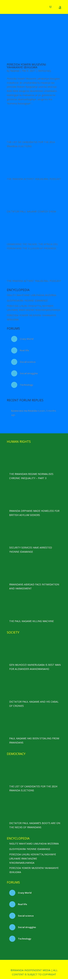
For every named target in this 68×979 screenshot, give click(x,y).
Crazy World (26, 338)
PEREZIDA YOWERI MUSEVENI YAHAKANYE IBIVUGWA (26, 66)
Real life (24, 350)
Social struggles (28, 373)
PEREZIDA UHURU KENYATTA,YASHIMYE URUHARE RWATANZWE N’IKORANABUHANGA (32, 858)
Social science (27, 361)
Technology (26, 384)
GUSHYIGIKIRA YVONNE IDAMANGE (27, 300)
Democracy (44, 70)
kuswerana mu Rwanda (24, 410)
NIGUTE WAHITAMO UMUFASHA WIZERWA (31, 295)
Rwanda (14, 70)
